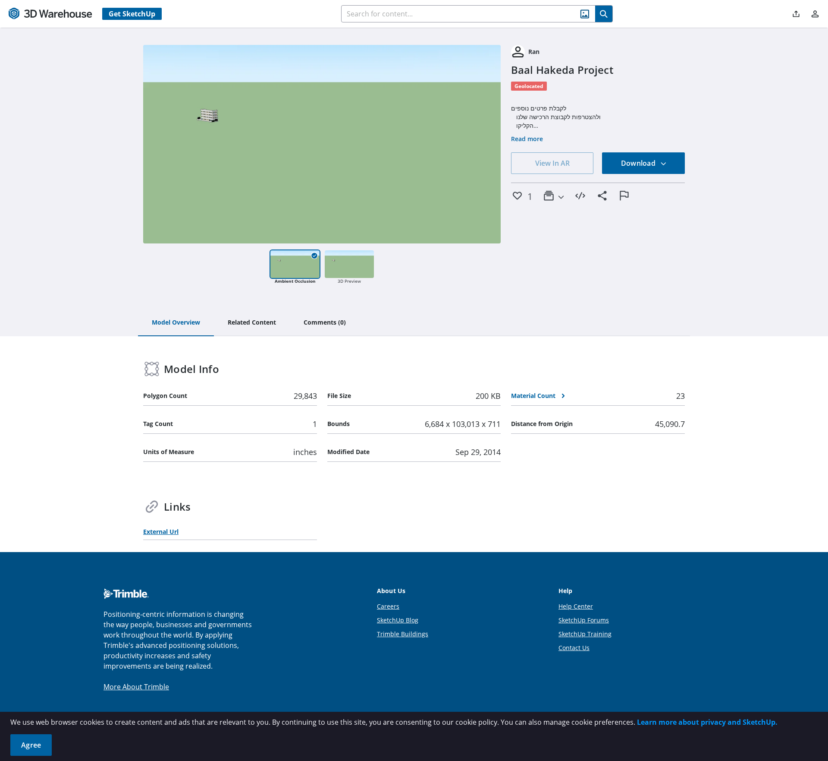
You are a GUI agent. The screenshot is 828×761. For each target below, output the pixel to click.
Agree (31, 745)
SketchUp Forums (583, 620)
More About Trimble (136, 687)
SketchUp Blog (397, 620)
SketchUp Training (585, 634)
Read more (527, 139)
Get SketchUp (132, 14)
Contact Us (574, 648)
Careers (388, 606)
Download (639, 163)
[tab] (176, 322)
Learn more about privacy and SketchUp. (707, 722)
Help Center (575, 606)
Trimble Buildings (402, 634)
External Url (161, 531)
